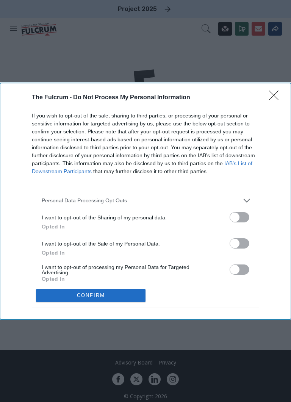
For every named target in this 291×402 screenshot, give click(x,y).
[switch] (239, 217)
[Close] (276, 98)
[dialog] (145, 201)
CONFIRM (91, 295)
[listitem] (145, 201)
